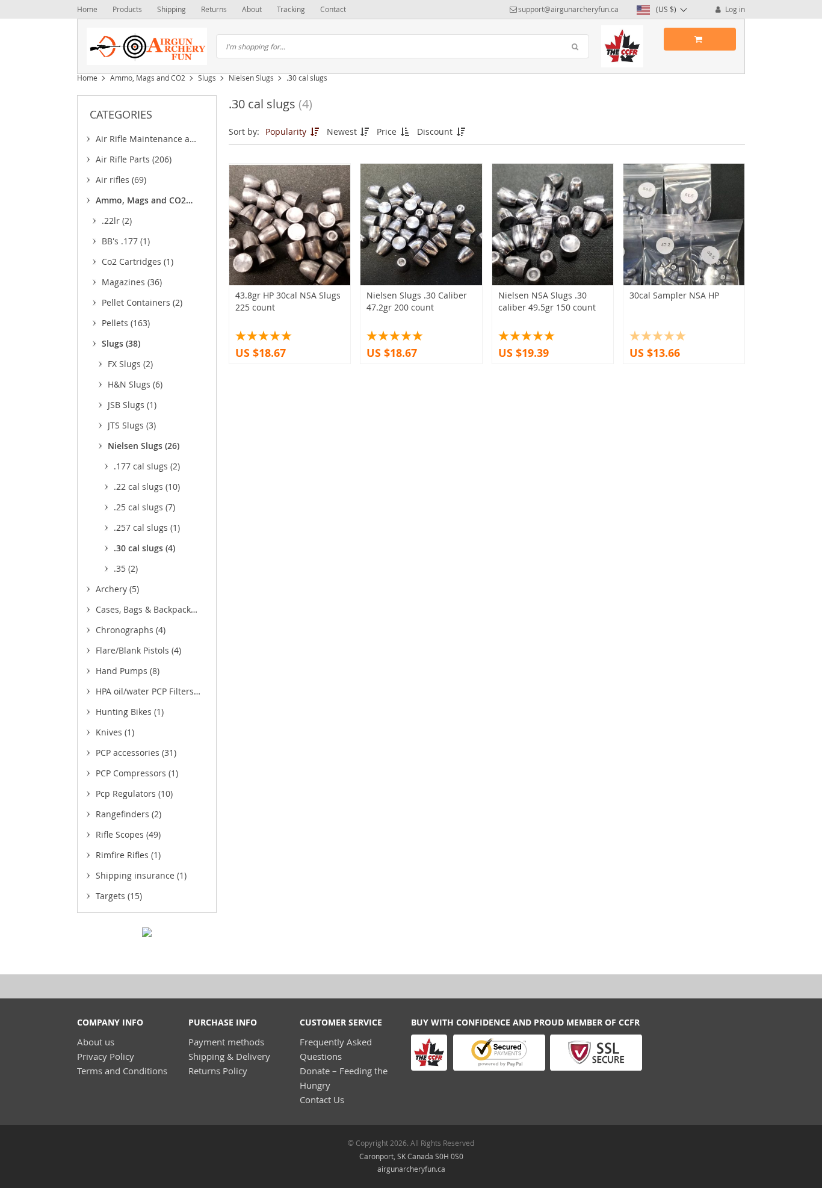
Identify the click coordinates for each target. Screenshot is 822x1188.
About (252, 9)
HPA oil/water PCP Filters (145, 693)
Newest (343, 131)
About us (95, 1042)
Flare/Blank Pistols (138, 650)
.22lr (117, 220)
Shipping (171, 9)
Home (87, 9)
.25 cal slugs (144, 507)
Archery (117, 589)
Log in (734, 9)
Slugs (207, 77)
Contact (333, 9)
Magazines (132, 282)
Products (127, 9)
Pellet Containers (142, 302)
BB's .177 (126, 241)
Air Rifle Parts (134, 159)
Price (388, 131)
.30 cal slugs (144, 548)
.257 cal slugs (147, 527)
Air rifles (121, 179)
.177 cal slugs (147, 466)
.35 (126, 568)
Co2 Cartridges (137, 261)
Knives (115, 732)
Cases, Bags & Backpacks (145, 611)
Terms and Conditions (122, 1071)
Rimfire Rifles (128, 855)
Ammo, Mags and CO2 (147, 77)
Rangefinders (128, 814)
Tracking (291, 9)
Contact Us (322, 1100)
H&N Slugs (135, 384)
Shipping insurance (141, 875)
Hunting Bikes (130, 711)
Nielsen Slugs (251, 77)
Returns (214, 9)
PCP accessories (136, 752)
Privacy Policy (105, 1056)
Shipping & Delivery (229, 1056)
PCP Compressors (137, 773)
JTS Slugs (132, 425)
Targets (119, 896)
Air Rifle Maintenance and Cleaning (148, 141)
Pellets (126, 323)
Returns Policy (217, 1071)
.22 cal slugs (147, 486)
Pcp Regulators (134, 793)
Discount (436, 131)
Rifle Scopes (128, 834)
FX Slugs (130, 364)
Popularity (287, 131)
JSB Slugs (132, 404)
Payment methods (226, 1042)
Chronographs (130, 630)
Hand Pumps (127, 670)
